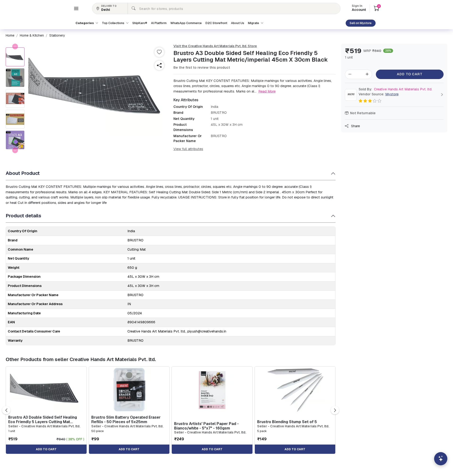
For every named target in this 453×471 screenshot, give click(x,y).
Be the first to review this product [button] (201, 67)
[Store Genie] (440, 458)
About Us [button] (237, 23)
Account (359, 8)
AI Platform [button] (159, 23)
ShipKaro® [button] (139, 23)
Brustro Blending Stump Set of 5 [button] (287, 422)
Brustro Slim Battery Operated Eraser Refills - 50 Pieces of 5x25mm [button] (126, 419)
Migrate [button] (254, 23)
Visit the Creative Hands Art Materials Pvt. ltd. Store (215, 46)
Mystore (391, 94)
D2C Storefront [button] (216, 23)
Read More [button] (267, 91)
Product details (23, 215)
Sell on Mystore (361, 23)
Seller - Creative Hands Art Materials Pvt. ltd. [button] (44, 426)
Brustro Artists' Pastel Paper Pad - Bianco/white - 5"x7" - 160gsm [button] (206, 425)
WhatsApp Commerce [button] (186, 23)
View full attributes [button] (188, 149)
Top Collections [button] (113, 23)
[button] (76, 8)
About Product (23, 173)
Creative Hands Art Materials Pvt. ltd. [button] (395, 89)
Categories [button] (85, 23)
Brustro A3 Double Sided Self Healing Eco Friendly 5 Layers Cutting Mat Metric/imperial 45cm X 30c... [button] (42, 419)
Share (355, 126)
